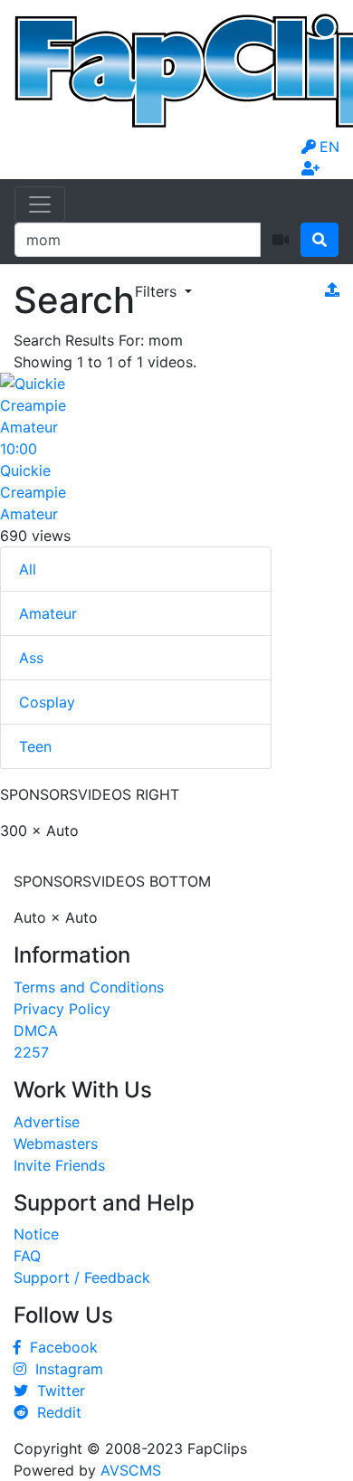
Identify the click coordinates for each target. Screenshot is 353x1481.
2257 (31, 1052)
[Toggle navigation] (39, 204)
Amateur (48, 613)
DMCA (36, 1030)
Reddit (54, 1412)
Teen (35, 746)
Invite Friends (59, 1165)
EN (329, 147)
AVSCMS (130, 1470)
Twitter (56, 1390)
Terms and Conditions (89, 987)
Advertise (47, 1122)
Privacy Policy (62, 1009)
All (27, 569)
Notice (36, 1234)
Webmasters (56, 1143)
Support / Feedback (82, 1277)
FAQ (27, 1256)
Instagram (64, 1369)
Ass (31, 658)
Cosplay (47, 702)
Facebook (59, 1347)
